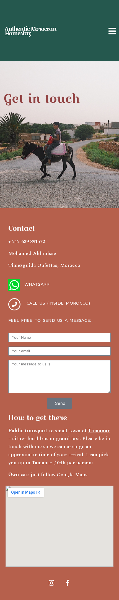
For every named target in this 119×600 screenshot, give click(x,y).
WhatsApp (37, 284)
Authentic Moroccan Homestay (30, 31)
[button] (112, 31)
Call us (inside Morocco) (58, 303)
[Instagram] (51, 582)
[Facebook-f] (67, 582)
